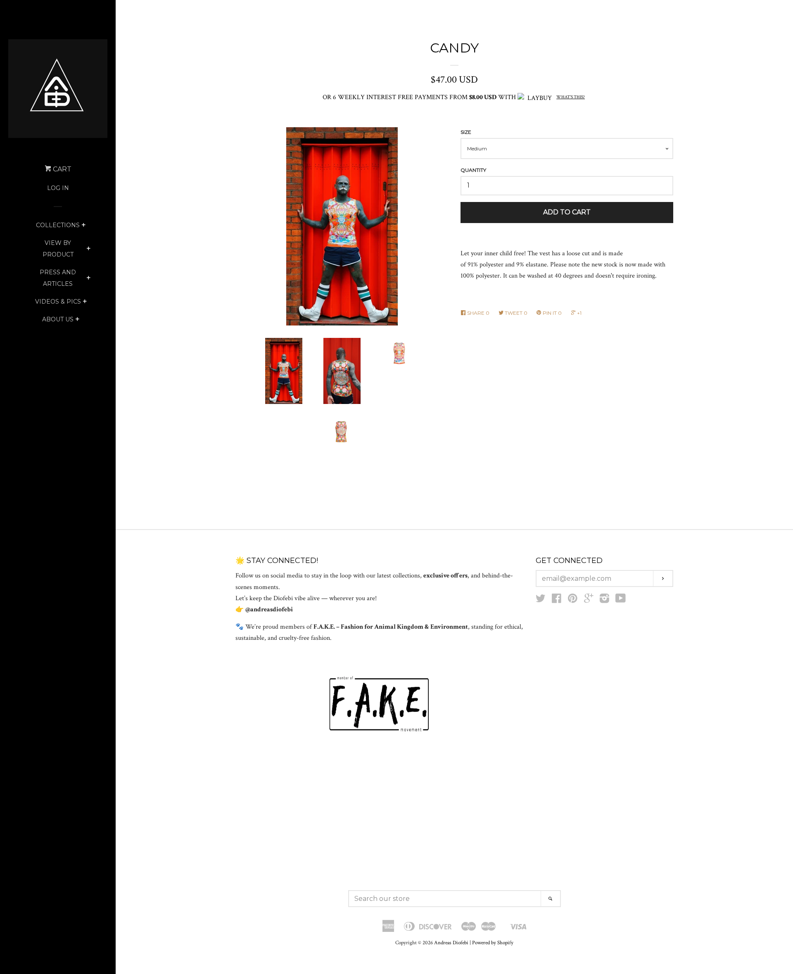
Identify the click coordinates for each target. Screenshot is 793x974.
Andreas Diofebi (451, 942)
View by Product (58, 248)
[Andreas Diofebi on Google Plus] (589, 600)
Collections (58, 225)
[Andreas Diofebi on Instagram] (604, 600)
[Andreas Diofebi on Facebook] (556, 600)
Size (466, 132)
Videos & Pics (58, 301)
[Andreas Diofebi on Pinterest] (572, 600)
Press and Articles (58, 277)
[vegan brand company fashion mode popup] (379, 704)
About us (58, 319)
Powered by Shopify (492, 942)
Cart (61, 169)
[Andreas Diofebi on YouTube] (620, 600)
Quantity (473, 170)
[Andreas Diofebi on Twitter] (541, 600)
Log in (58, 188)
